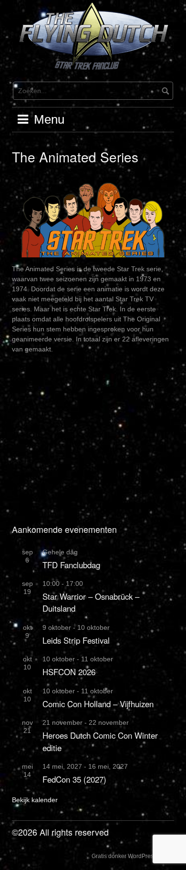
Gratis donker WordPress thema (133, 856)
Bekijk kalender (35, 800)
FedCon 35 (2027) (74, 779)
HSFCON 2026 (68, 672)
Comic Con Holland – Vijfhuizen (98, 704)
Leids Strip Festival (76, 640)
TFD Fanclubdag (71, 565)
